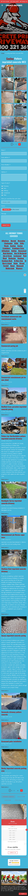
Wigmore (19, 268)
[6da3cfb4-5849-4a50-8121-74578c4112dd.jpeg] (7, 70)
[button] (8, 796)
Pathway (5, 190)
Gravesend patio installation (11, 741)
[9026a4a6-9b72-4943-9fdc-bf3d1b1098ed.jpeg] (20, 135)
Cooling (10, 58)
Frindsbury (6, 248)
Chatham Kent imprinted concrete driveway (13, 570)
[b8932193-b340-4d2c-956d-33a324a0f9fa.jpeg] (20, 70)
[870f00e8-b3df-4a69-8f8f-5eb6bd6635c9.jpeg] (7, 109)
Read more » (4, 324)
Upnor (12, 265)
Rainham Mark (7, 260)
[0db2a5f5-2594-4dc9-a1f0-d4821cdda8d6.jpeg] (7, 83)
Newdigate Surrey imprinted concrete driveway (11, 502)
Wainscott (20, 265)
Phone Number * (5, 165)
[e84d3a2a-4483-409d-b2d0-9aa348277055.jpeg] (20, 96)
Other (4, 195)
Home (2, 53)
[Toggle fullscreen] (25, 275)
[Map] (14, 283)
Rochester (12, 258)
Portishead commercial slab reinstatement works (11, 317)
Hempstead (22, 250)
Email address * (5, 157)
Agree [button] (22, 894)
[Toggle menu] (2, 5)
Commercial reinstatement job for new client (13, 378)
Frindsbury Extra (18, 248)
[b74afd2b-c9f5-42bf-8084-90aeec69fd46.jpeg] (7, 122)
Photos (3, 206)
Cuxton (20, 245)
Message (3, 213)
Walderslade (10, 268)
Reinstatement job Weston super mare (13, 536)
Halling (13, 250)
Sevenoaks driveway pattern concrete (11, 713)
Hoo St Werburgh (20, 253)
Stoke (16, 263)
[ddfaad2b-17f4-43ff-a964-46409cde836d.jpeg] (7, 135)
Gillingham (6, 250)
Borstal (13, 240)
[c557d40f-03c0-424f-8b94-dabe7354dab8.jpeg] (20, 109)
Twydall (5, 265)
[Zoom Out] (25, 292)
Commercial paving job (9, 345)
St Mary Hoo (18, 260)
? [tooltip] (14, 826)
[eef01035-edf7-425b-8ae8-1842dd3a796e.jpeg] (20, 122)
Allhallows (5, 240)
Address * (4, 172)
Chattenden (8, 243)
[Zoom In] (25, 290)
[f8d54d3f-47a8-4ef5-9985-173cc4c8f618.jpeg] (7, 96)
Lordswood (17, 255)
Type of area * (5, 183)
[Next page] (19, 144)
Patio (4, 188)
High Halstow (7, 253)
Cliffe (16, 243)
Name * (3, 150)
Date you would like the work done (10, 199)
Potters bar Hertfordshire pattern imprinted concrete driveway (13, 437)
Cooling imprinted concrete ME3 (14, 53)
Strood (21, 263)
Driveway (5, 186)
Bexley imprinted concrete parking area (13, 769)
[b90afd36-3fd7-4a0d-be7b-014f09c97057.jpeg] (20, 83)
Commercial (6, 193)
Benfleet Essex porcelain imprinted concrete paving (13, 408)
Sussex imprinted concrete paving (13, 635)
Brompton (21, 240)
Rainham (21, 258)
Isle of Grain (7, 255)
